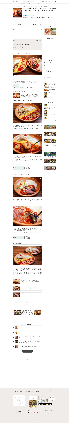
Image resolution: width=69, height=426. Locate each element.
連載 (17, 391)
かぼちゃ (22, 3)
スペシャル (32, 391)
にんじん (31, 3)
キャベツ (27, 3)
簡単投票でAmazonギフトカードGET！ (29, 15)
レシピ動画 (43, 1)
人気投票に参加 (37, 391)
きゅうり (24, 3)
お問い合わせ (50, 410)
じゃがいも (34, 3)
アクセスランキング (27, 391)
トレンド (46, 1)
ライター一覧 (44, 410)
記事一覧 (41, 410)
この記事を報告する (40, 299)
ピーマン (19, 3)
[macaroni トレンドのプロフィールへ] (27, 29)
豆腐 (29, 3)
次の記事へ (34, 24)
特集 (15, 391)
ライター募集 (47, 410)
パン (36, 3)
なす (16, 3)
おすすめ (49, 1)
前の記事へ (20, 24)
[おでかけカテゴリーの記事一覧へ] (24, 17)
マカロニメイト (21, 391)
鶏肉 (38, 3)
